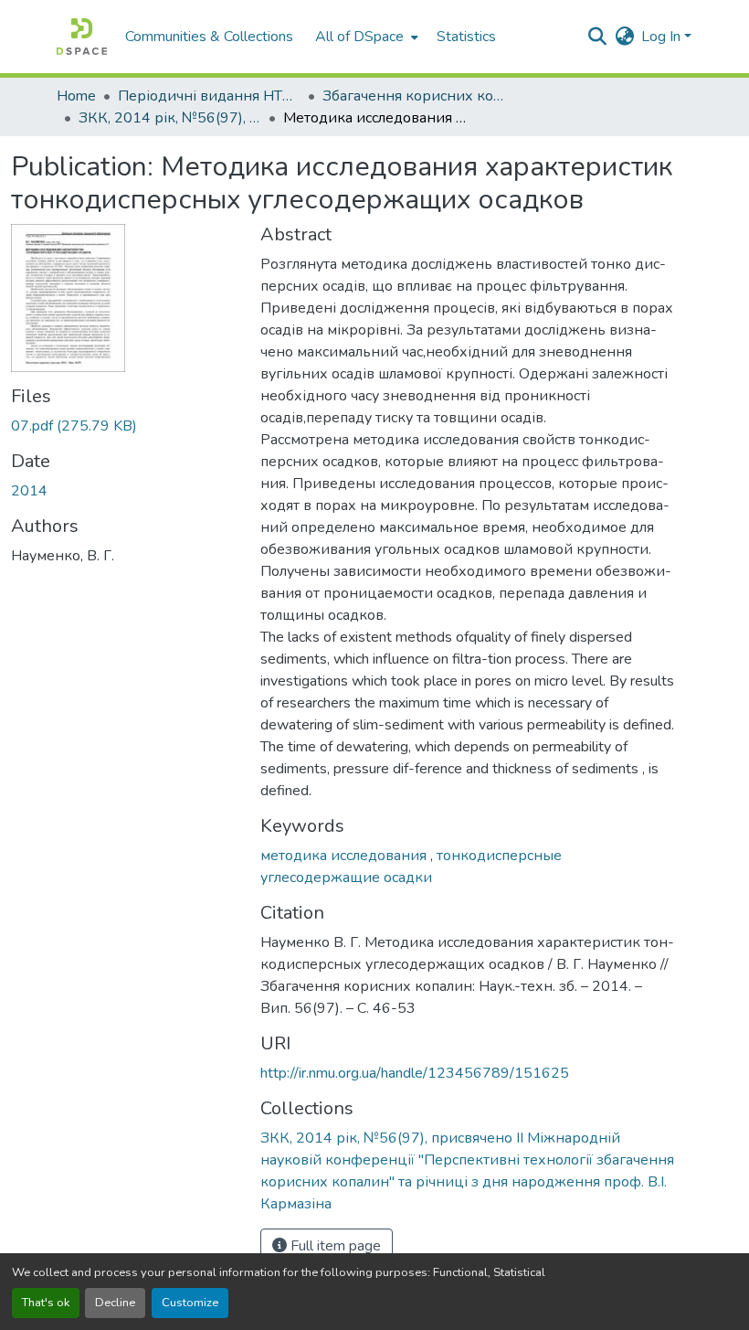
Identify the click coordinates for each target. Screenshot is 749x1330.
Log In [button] (662, 37)
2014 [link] (29, 491)
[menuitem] (364, 36)
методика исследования (345, 856)
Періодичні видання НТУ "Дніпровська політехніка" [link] (209, 96)
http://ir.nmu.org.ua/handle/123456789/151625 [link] (414, 1073)
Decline (115, 1302)
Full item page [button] (334, 1246)
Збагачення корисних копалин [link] (413, 96)
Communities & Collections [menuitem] (209, 37)
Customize (190, 1302)
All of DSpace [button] (359, 37)
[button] (82, 36)
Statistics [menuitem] (466, 37)
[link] (124, 426)
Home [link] (76, 96)
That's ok (45, 1302)
